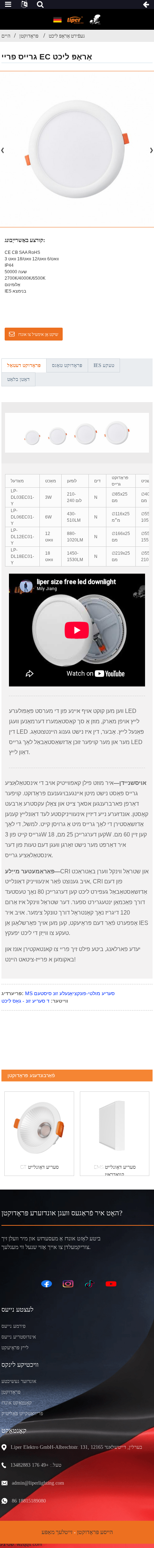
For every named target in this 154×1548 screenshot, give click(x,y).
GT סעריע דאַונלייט (39, 1167)
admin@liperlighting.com (38, 1483)
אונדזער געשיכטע (18, 1381)
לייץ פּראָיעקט (15, 1347)
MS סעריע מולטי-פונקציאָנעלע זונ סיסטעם (70, 993)
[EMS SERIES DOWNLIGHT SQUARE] (115, 1126)
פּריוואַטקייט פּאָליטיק (22, 1413)
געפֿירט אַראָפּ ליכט (67, 36)
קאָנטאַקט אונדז (16, 1402)
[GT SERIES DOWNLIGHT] (39, 1126)
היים (5, 36)
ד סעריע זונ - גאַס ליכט (25, 1001)
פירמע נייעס (13, 1326)
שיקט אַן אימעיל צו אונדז (38, 334)
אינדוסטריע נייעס (18, 1337)
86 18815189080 (29, 1501)
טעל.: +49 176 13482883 (35, 1465)
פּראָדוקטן (28, 36)
